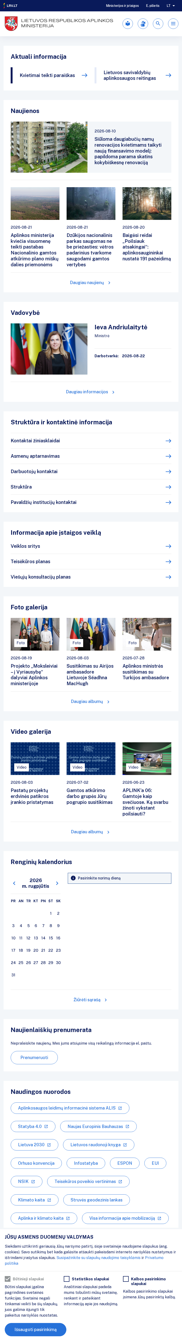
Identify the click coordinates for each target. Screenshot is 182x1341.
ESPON (124, 1163)
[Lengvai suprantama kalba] (128, 23)
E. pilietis (152, 6)
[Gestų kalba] (143, 23)
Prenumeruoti (34, 1057)
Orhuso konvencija (36, 1163)
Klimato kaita (31, 1199)
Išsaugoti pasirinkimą (35, 1329)
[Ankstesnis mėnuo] (14, 883)
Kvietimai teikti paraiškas (47, 75)
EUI (155, 1163)
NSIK (23, 1181)
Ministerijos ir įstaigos (122, 6)
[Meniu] (173, 23)
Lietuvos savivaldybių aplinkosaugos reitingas (130, 75)
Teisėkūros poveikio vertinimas (85, 1181)
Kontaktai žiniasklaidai (35, 441)
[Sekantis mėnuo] (57, 883)
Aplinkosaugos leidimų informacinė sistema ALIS (67, 1107)
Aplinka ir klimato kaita (41, 1218)
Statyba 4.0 (30, 1126)
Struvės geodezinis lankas (97, 1199)
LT (169, 6)
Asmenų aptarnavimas (35, 456)
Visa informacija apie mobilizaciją (122, 1218)
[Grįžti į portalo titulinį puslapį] (11, 5)
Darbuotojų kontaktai (34, 471)
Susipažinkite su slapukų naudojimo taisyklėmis (98, 1257)
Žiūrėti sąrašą (86, 999)
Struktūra (21, 487)
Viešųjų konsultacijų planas (41, 577)
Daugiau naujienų (87, 282)
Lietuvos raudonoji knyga (95, 1144)
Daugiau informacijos (87, 391)
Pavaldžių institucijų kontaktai (44, 502)
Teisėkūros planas (30, 561)
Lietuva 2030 (31, 1144)
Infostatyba (86, 1163)
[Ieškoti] (158, 23)
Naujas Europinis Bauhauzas (95, 1126)
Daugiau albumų (87, 701)
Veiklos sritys (25, 546)
